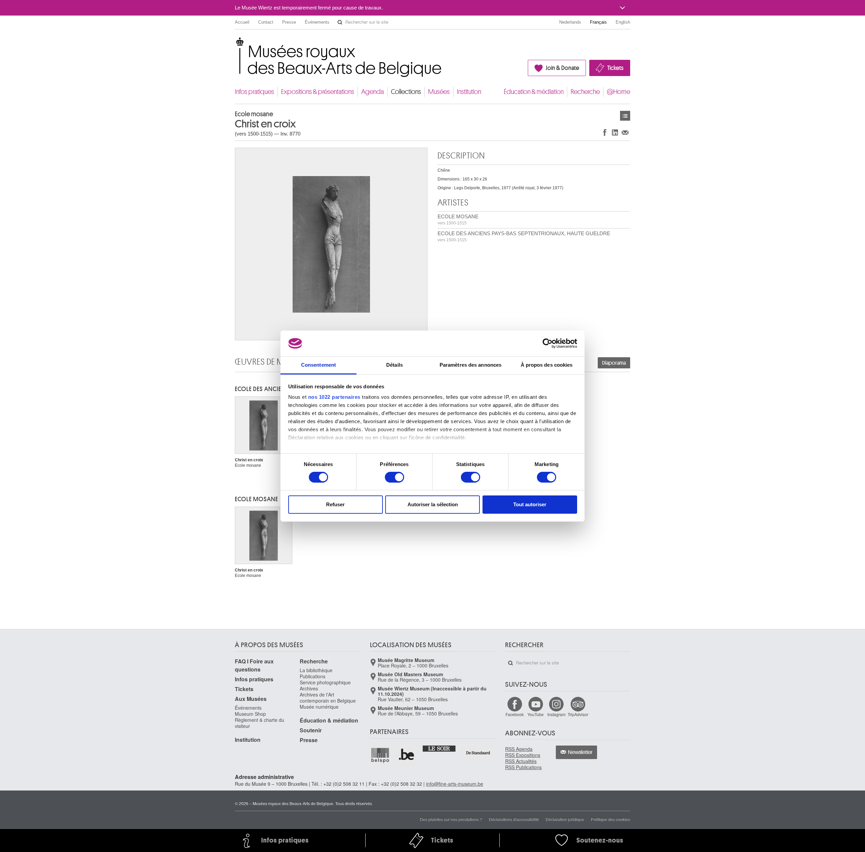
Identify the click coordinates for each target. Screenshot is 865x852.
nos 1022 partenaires (334, 397)
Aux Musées (251, 699)
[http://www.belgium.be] (406, 755)
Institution (469, 91)
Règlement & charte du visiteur (259, 723)
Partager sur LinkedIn (615, 132)
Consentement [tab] (318, 365)
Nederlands (570, 22)
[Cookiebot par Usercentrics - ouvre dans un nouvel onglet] (547, 343)
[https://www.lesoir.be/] (439, 748)
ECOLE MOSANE (458, 219)
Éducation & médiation (534, 91)
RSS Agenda (519, 749)
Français (598, 22)
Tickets (615, 68)
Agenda (372, 91)
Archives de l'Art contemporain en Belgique (328, 697)
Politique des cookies (610, 819)
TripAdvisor (578, 714)
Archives (309, 688)
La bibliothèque (316, 670)
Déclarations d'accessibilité (514, 819)
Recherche (585, 91)
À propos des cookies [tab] (547, 365)
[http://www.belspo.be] (380, 755)
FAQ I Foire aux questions (254, 665)
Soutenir (311, 730)
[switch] (394, 477)
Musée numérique (319, 707)
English (623, 22)
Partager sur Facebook (605, 132)
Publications (312, 676)
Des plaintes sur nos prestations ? (451, 819)
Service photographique (325, 682)
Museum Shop (250, 714)
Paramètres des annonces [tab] (470, 365)
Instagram (556, 714)
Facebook (514, 714)
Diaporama (614, 363)
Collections (406, 91)
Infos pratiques (254, 91)
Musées (439, 91)
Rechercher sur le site (340, 22)
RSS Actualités (521, 761)
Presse (289, 22)
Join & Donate (562, 68)
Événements (317, 22)
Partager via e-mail (625, 132)
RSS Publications (523, 767)
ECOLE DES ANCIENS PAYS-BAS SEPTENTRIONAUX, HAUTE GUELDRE (524, 236)
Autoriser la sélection (432, 504)
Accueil (242, 22)
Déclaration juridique (565, 819)
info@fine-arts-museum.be (454, 783)
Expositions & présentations (317, 91)
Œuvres (625, 116)
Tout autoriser (529, 504)
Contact (265, 22)
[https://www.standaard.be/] (478, 752)
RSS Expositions (522, 755)
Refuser (335, 504)
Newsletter (580, 752)
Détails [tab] (394, 365)
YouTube (535, 714)
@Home (618, 91)
